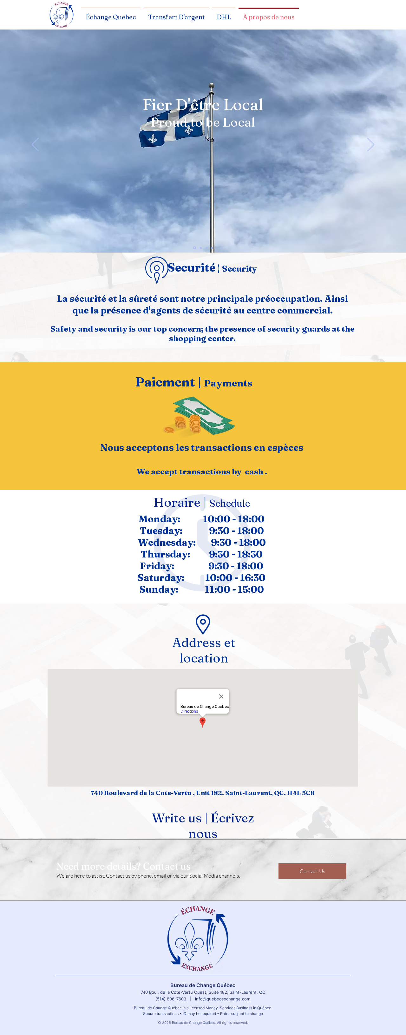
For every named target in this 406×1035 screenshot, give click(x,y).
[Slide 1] (194, 248)
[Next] (370, 145)
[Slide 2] (201, 248)
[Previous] (35, 145)
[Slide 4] (206, 248)
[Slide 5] (212, 248)
